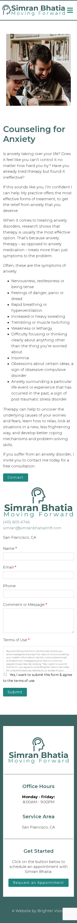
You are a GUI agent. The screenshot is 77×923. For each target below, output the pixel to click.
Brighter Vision (51, 911)
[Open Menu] (70, 10)
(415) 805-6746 (16, 522)
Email (9, 567)
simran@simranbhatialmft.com (32, 528)
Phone (9, 586)
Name (10, 548)
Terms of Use (16, 640)
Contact (16, 477)
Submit (15, 692)
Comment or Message (25, 604)
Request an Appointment (38, 883)
